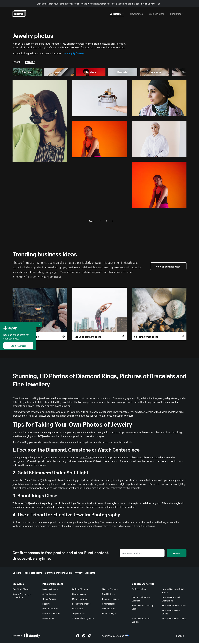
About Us (90, 572)
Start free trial (18, 345)
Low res (56, 158)
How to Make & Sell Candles (141, 620)
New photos (136, 13)
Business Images (50, 589)
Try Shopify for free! (73, 53)
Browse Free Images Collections (22, 595)
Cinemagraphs (108, 603)
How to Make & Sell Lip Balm (142, 607)
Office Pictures (49, 598)
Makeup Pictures (110, 589)
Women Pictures (50, 608)
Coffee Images (49, 593)
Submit (176, 553)
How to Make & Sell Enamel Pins (171, 598)
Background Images (81, 603)
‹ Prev (91, 221)
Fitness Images (109, 613)
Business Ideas (139, 589)
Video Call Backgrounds (83, 618)
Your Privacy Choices (113, 635)
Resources (175, 13)
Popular (30, 61)
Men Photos (77, 608)
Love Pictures (108, 608)
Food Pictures (108, 593)
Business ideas (156, 13)
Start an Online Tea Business (141, 598)
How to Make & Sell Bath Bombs (173, 590)
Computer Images (110, 598)
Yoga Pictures (78, 613)
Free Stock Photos (21, 589)
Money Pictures (79, 598)
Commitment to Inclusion (58, 572)
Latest (16, 61)
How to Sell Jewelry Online (171, 612)
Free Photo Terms (33, 572)
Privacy (78, 572)
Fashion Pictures (80, 589)
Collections (115, 13)
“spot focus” (86, 457)
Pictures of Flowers (51, 613)
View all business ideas (168, 266)
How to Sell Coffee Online (174, 605)
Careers (17, 572)
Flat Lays (46, 603)
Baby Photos (48, 618)
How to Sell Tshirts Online (174, 618)
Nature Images (79, 593)
